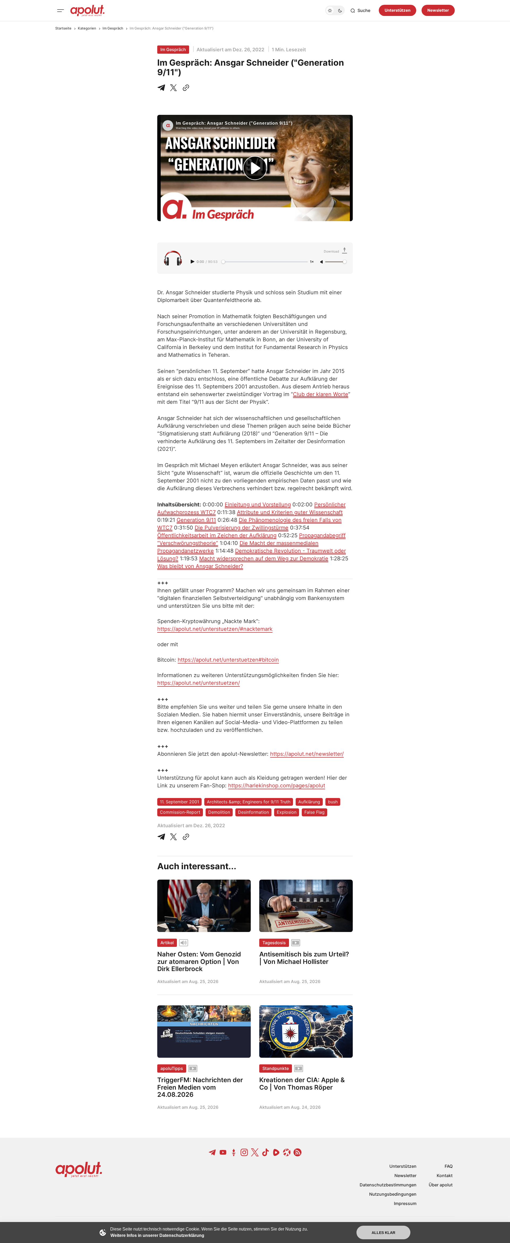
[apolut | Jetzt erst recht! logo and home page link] (87, 10)
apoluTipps (171, 1068)
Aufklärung (309, 801)
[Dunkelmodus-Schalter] (335, 10)
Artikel (167, 942)
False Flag (314, 812)
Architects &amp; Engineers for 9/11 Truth (248, 801)
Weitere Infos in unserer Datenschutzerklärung (157, 1235)
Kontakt (445, 1175)
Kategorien (87, 28)
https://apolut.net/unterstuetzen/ (198, 683)
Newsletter (438, 10)
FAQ (449, 1166)
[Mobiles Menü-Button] (60, 10)
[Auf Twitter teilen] (173, 837)
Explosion (286, 812)
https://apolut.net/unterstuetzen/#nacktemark (215, 629)
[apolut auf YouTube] (223, 1152)
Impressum (405, 1203)
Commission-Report (180, 812)
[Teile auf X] (173, 87)
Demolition (219, 812)
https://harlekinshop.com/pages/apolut (276, 785)
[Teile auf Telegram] (162, 87)
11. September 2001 (179, 801)
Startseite (63, 28)
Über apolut (441, 1184)
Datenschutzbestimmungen (388, 1184)
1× (312, 262)
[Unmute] (322, 262)
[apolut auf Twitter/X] (255, 1152)
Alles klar (383, 1233)
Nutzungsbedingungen (392, 1194)
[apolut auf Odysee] (287, 1152)
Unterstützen (397, 10)
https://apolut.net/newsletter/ (307, 754)
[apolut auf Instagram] (244, 1152)
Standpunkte (275, 1068)
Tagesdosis (274, 942)
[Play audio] (193, 261)
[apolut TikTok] (266, 1152)
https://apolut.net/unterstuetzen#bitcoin (228, 660)
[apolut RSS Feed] (297, 1152)
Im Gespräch (113, 28)
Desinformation (253, 812)
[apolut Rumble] (276, 1152)
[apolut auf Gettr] (234, 1152)
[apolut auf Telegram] (212, 1152)
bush (333, 801)
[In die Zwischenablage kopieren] (185, 87)
